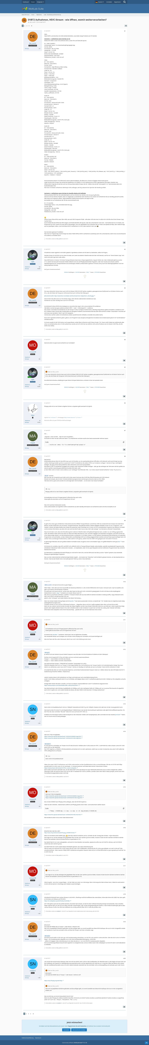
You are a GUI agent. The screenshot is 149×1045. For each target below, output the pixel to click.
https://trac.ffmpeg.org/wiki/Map (53, 980)
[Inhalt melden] (124, 242)
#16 (124, 827)
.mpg (57, 593)
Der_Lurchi (33, 22)
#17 (124, 865)
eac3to (72, 601)
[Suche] (124, 2)
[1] (47, 444)
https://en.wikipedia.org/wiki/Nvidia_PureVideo (57, 901)
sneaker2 (48, 744)
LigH (47, 475)
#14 (124, 731)
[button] (100, 2)
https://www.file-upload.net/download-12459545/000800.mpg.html (62, 736)
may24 (47, 652)
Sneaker (48, 936)
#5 (125, 367)
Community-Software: (74, 1042)
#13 (124, 704)
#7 (125, 430)
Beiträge (27, 48)
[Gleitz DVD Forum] (74, 8)
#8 (125, 456)
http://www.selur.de (69, 417)
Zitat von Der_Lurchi (53, 372)
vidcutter (54, 634)
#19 (124, 921)
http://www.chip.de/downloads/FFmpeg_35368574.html (59, 832)
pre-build (117, 714)
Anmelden (109, 2)
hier (119, 541)
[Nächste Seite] (31, 26)
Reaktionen (27, 267)
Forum (79, 417)
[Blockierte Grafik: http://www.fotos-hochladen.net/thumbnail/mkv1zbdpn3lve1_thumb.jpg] (69, 296)
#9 (125, 520)
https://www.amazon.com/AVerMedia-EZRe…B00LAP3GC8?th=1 (61, 685)
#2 (125, 249)
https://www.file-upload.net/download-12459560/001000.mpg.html (62, 738)
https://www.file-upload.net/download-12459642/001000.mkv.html (62, 814)
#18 (124, 894)
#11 (124, 620)
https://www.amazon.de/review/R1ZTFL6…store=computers (60, 768)
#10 (124, 581)
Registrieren (117, 2)
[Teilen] (125, 26)
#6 (125, 403)
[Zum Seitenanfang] (146, 1042)
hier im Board (52, 417)
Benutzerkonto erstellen (79, 1030)
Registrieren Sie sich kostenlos (77, 1026)
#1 (125, 31)
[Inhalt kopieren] (123, 442)
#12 (124, 649)
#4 (125, 339)
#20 (124, 958)
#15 (124, 787)
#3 (125, 288)
